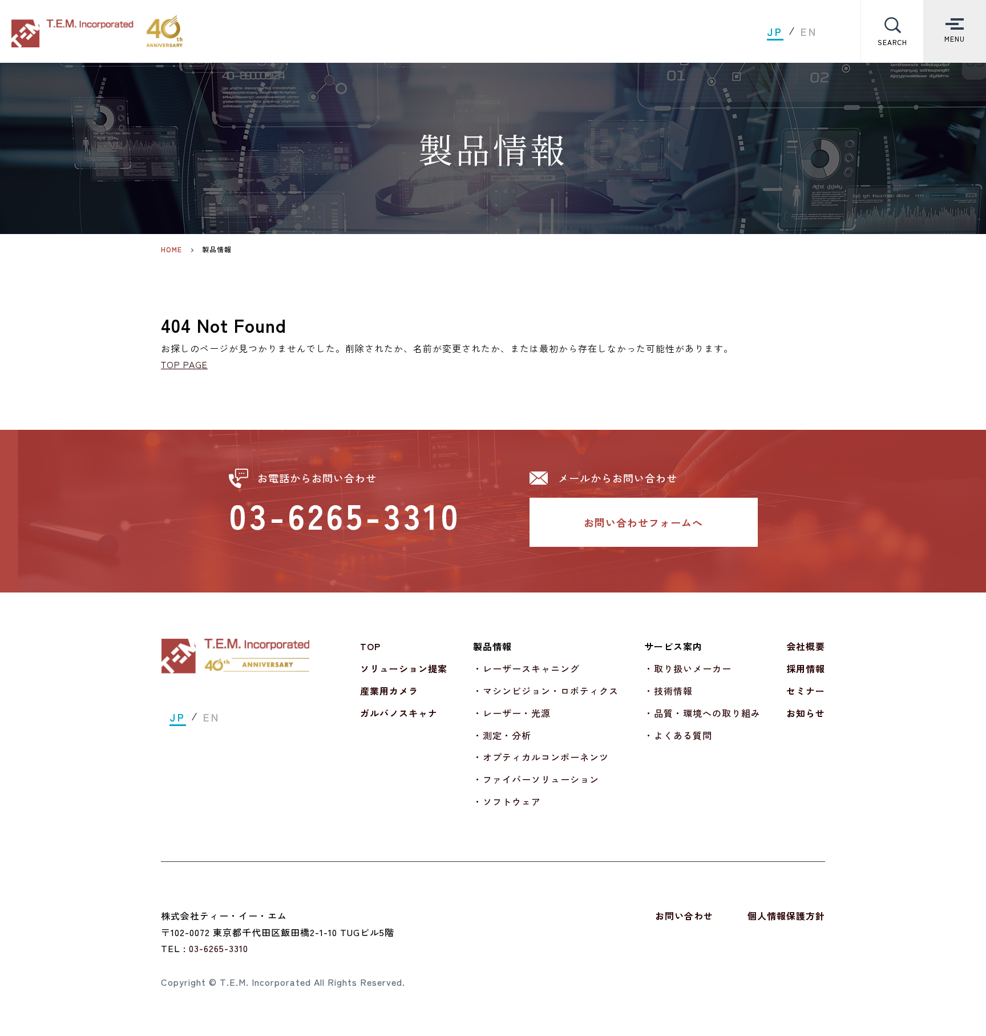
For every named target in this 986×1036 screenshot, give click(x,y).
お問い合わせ (684, 915)
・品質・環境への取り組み (702, 713)
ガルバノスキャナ (399, 713)
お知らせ (805, 713)
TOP (370, 646)
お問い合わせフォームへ (643, 522)
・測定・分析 (502, 735)
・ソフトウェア (507, 801)
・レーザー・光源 (512, 713)
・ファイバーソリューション (536, 779)
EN (809, 31)
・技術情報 (668, 691)
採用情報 (805, 668)
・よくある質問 (678, 735)
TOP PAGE (184, 364)
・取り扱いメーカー (688, 668)
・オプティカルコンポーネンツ (541, 757)
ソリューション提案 (403, 668)
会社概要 (805, 646)
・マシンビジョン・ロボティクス (546, 691)
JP (775, 31)
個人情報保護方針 (786, 915)
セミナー (805, 691)
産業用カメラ (389, 691)
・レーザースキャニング (526, 668)
